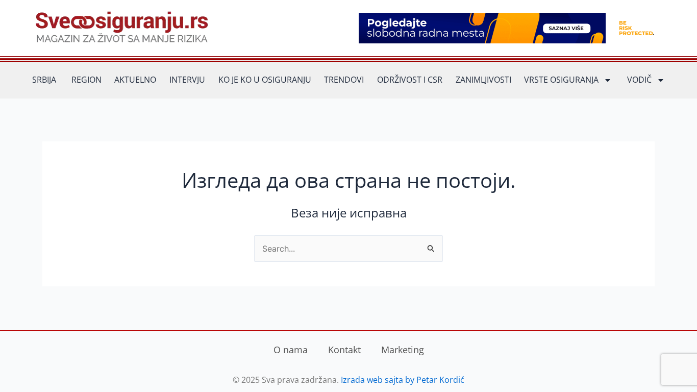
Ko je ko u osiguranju (264, 79)
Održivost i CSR (409, 79)
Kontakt (344, 350)
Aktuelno (135, 79)
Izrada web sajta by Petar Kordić (402, 379)
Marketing (402, 350)
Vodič (639, 79)
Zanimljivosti (483, 79)
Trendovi (344, 79)
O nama (290, 350)
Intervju (187, 79)
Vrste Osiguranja (561, 79)
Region (86, 79)
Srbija (44, 79)
